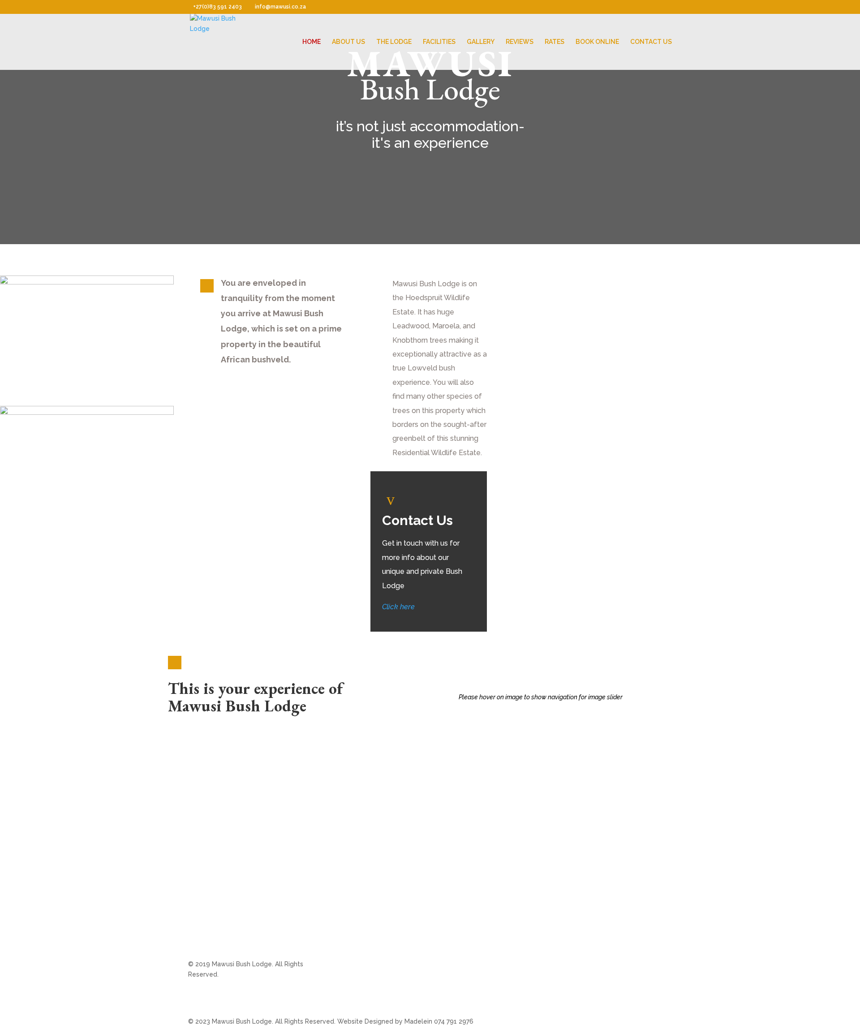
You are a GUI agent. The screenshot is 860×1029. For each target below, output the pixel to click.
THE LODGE (394, 42)
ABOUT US (348, 42)
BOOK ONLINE (597, 42)
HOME (311, 42)
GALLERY (480, 42)
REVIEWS (519, 42)
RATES (554, 42)
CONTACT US (651, 42)
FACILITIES (439, 42)
